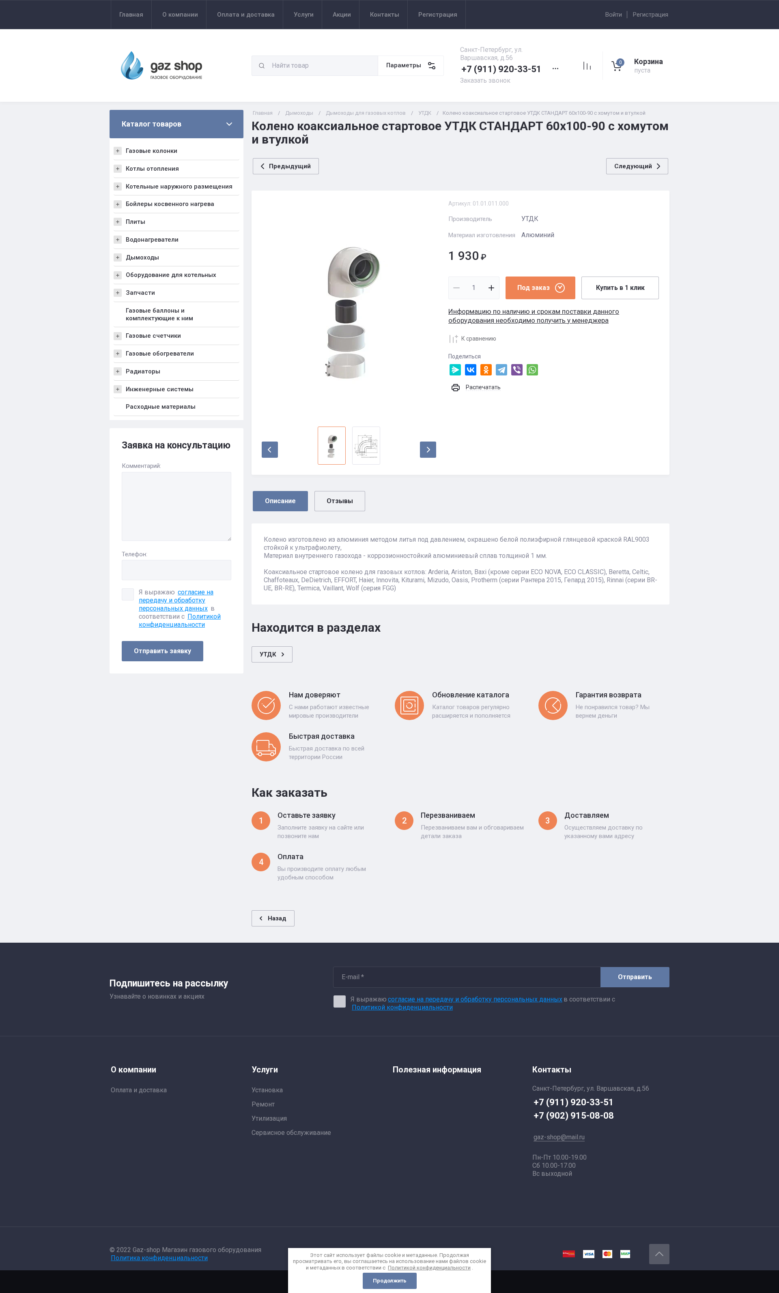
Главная (263, 113)
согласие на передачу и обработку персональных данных (176, 600)
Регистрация (650, 14)
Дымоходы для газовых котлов (366, 113)
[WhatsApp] (532, 369)
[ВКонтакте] (470, 369)
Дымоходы (299, 113)
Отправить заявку (162, 651)
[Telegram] (501, 369)
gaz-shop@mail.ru (559, 1137)
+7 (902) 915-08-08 (574, 1116)
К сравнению (478, 338)
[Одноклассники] (486, 369)
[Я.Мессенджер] (455, 369)
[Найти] (262, 66)
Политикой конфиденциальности (180, 620)
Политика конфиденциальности (159, 1258)
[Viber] (517, 369)
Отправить (635, 977)
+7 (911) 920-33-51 (501, 69)
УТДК (424, 113)
